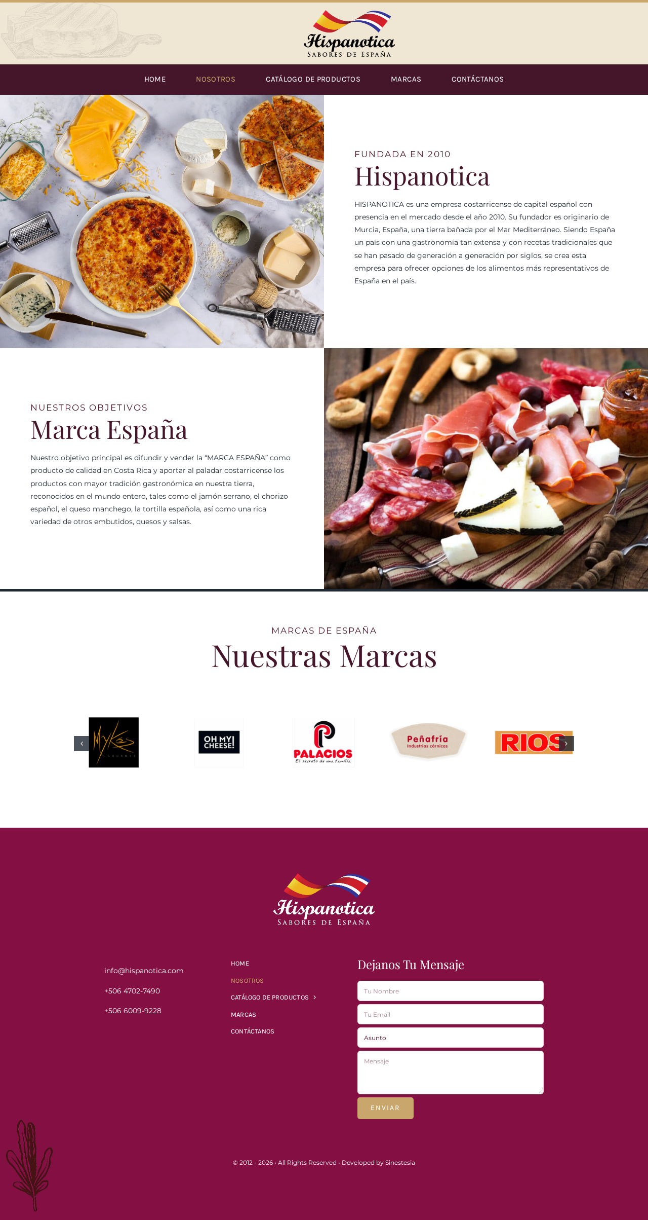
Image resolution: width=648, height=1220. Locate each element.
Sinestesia (400, 1162)
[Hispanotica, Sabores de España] (349, 13)
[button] (81, 743)
